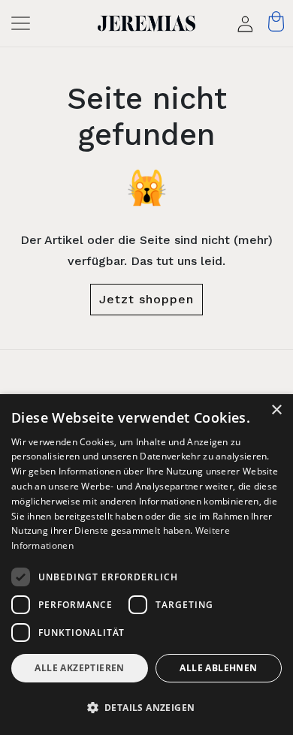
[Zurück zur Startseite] (147, 23)
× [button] (276, 410)
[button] (146, 708)
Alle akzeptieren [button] (79, 667)
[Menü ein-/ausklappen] (24, 23)
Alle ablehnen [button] (218, 667)
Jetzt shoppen (146, 299)
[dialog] (146, 564)
